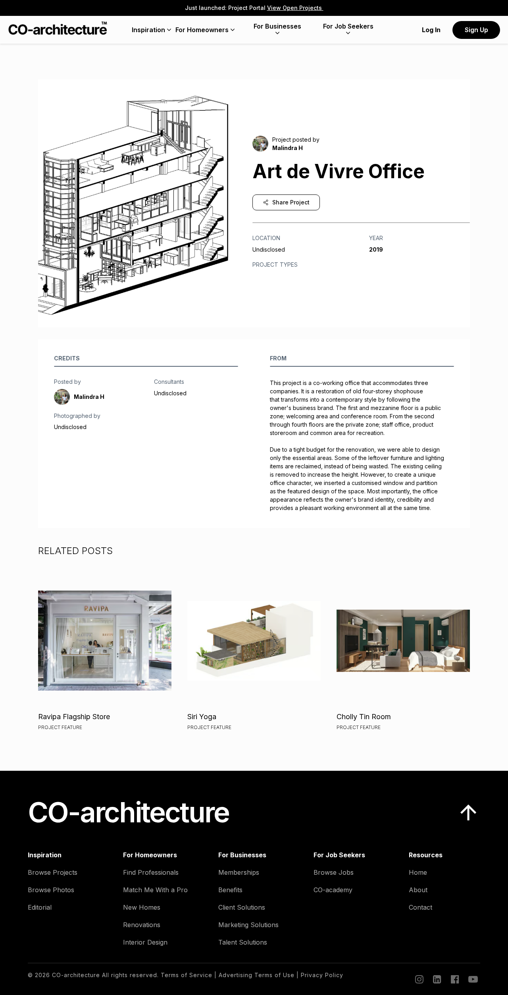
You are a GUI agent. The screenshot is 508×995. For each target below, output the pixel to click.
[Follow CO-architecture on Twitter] (472, 979)
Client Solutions (241, 907)
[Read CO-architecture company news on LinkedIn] (436, 979)
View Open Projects (295, 7)
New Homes (141, 907)
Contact (420, 907)
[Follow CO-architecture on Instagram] (419, 979)
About (418, 890)
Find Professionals (151, 872)
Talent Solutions (242, 942)
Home (418, 872)
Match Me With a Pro (155, 890)
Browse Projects (52, 872)
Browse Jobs (334, 872)
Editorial (40, 907)
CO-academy (333, 890)
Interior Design (145, 942)
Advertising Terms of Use (256, 975)
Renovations (141, 925)
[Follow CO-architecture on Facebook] (454, 979)
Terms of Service (186, 975)
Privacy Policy (322, 975)
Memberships (238, 872)
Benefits (230, 890)
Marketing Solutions (248, 925)
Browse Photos (51, 890)
